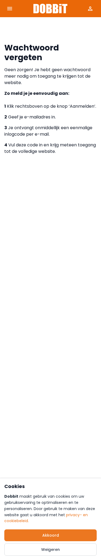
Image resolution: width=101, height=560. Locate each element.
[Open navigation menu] (9, 8)
